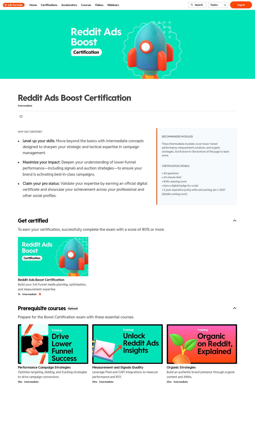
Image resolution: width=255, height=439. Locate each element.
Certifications (49, 5)
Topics (214, 4)
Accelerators (69, 5)
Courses (86, 5)
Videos (99, 5)
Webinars (113, 5)
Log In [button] (241, 4)
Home (33, 5)
